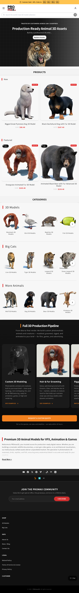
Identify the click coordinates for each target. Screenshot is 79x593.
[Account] (75, 8)
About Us (5, 539)
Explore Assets (39, 37)
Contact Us (5, 548)
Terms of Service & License (11, 565)
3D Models (5, 523)
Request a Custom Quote (39, 418)
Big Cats (5, 527)
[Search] (75, 14)
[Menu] (4, 8)
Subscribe (62, 499)
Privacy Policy (7, 569)
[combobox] (40, 15)
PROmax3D (36, 589)
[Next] (72, 224)
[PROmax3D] (11, 8)
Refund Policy (7, 560)
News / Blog (6, 544)
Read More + (7, 459)
